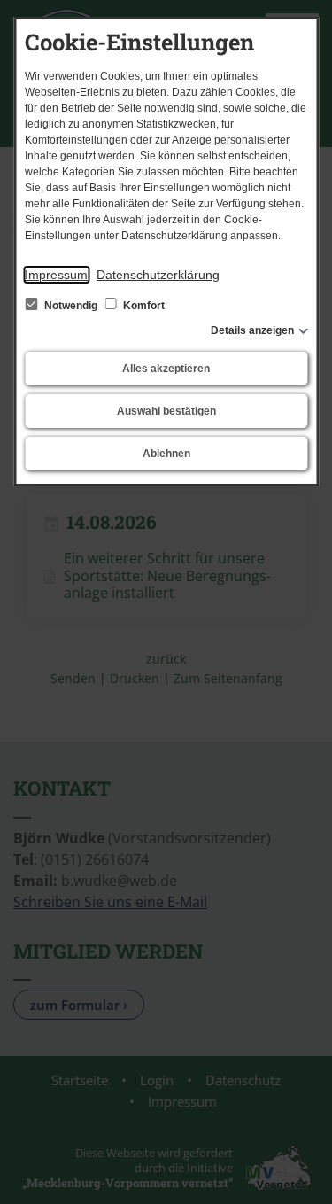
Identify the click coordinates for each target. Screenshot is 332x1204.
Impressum (56, 275)
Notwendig (71, 305)
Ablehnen (166, 453)
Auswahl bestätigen (166, 411)
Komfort (142, 305)
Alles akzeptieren (166, 368)
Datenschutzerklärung (158, 275)
